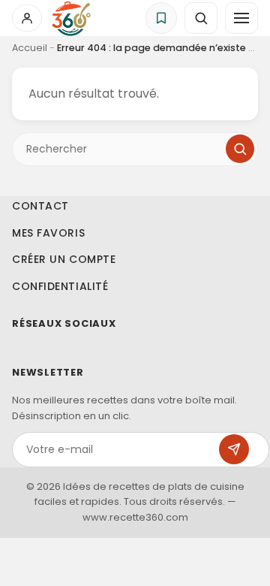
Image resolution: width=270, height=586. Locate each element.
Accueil (29, 47)
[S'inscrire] (234, 449)
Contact (40, 205)
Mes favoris (48, 232)
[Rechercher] (240, 148)
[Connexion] (27, 18)
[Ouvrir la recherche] (201, 18)
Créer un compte (64, 259)
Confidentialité (60, 285)
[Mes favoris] (161, 18)
